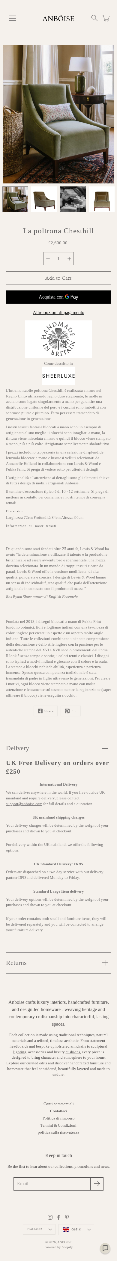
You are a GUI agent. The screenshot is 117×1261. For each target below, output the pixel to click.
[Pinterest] (67, 1217)
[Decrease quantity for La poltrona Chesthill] (48, 258)
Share (49, 711)
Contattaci (58, 1111)
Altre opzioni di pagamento (58, 312)
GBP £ (76, 1229)
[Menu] (12, 18)
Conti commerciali (59, 1104)
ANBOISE (64, 1242)
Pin (74, 711)
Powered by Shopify (58, 1247)
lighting (19, 1052)
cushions (73, 1052)
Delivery (17, 748)
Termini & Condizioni (58, 1125)
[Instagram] (50, 1217)
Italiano (34, 1229)
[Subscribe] (97, 1184)
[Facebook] (58, 1217)
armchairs (78, 1046)
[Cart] (106, 18)
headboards (19, 1046)
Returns (16, 962)
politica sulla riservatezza (58, 1132)
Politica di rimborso (59, 1118)
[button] (94, 18)
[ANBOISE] (58, 18)
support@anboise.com (24, 804)
